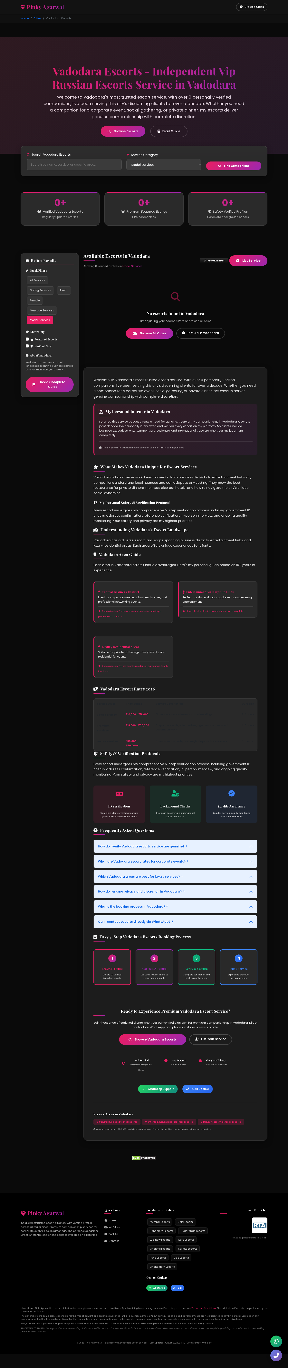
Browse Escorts (126, 131)
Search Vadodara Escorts (51, 154)
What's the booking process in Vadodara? (133, 906)
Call (180, 1287)
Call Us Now (200, 1089)
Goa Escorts (181, 1257)
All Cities (114, 1227)
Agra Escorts (186, 1239)
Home (25, 18)
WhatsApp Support (161, 1089)
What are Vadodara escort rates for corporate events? (143, 861)
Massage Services (42, 310)
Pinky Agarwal (46, 1213)
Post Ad (113, 1234)
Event (64, 290)
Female (35, 300)
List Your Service (213, 1039)
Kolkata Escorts (187, 1248)
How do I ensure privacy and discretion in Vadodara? (141, 891)
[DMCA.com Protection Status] (144, 1158)
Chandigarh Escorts (162, 1266)
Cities (37, 18)
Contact (114, 1241)
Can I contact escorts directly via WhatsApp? (136, 921)
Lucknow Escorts (160, 1239)
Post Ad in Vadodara (203, 333)
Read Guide (171, 131)
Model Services (40, 320)
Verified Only (43, 346)
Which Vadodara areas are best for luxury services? (140, 876)
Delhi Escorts (186, 1222)
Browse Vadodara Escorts (156, 1039)
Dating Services (40, 290)
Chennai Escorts (160, 1248)
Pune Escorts (158, 1257)
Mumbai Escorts (160, 1222)
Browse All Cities (153, 333)
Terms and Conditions (203, 1308)
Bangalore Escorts (161, 1231)
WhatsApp (159, 1287)
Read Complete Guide (52, 384)
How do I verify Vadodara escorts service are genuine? (143, 846)
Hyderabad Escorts (193, 1231)
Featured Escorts (46, 339)
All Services (37, 280)
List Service (251, 260)
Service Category (144, 155)
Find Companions (236, 166)
